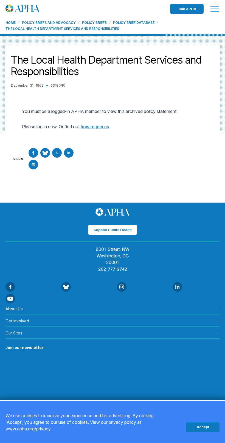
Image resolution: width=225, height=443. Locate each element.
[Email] (33, 164)
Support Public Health (113, 230)
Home (10, 23)
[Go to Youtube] (10, 298)
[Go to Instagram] (121, 287)
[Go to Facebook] (33, 153)
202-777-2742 (112, 269)
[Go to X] (57, 153)
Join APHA (187, 9)
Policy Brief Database (133, 23)
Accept (203, 427)
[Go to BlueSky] (45, 153)
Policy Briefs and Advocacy (49, 23)
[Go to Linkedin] (69, 153)
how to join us (95, 126)
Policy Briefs (94, 23)
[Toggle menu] (215, 9)
